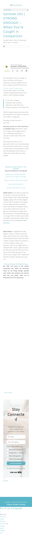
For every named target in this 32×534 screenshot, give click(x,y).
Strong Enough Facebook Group (16, 188)
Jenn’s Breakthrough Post (16, 184)
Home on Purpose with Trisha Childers (16, 180)
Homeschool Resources (16, 449)
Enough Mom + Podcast (16, 453)
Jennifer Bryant (9, 40)
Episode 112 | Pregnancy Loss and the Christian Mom (15, 328)
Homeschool (8, 374)
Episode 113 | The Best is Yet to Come (15, 302)
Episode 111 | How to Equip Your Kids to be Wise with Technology (15, 365)
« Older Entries (7, 392)
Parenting (7, 335)
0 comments (15, 42)
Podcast (16, 40)
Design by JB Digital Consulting (16, 504)
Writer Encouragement (16, 459)
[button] (16, 452)
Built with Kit (16, 472)
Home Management (15, 456)
